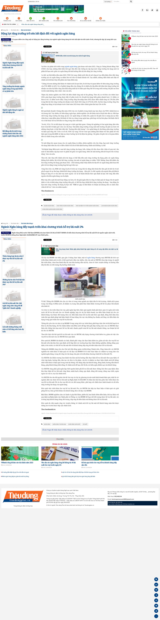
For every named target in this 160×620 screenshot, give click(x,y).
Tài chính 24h (57, 20)
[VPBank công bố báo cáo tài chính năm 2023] (126, 42)
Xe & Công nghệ (85, 20)
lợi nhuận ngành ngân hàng (109, 205)
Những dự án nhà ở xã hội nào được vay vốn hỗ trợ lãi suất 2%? (13, 282)
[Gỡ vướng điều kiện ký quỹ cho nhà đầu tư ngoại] (126, 66)
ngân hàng (91, 258)
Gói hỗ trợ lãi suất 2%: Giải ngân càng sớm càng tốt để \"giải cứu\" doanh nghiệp (12, 305)
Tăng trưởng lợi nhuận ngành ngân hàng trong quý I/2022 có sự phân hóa (13, 88)
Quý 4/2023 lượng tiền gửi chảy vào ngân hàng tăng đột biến (78, 476)
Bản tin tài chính (60, 444)
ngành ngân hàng (71, 66)
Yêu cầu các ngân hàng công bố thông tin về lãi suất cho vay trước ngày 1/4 (46, 24)
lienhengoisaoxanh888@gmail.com (123, 499)
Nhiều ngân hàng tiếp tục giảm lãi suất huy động (15, 476)
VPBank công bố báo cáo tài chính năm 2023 (17, 462)
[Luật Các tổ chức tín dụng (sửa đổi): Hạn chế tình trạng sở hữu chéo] (126, 74)
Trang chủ (7, 20)
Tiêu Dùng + (6, 39)
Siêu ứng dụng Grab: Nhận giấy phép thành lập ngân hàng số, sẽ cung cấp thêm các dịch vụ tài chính (87, 250)
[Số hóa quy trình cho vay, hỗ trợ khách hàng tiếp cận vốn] (126, 58)
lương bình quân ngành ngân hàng (52, 209)
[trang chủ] (12, 12)
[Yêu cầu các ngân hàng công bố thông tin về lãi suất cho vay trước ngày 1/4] (126, 50)
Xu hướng (109, 1)
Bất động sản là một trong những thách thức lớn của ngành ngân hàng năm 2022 (12, 133)
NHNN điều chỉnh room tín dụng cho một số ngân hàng (73, 56)
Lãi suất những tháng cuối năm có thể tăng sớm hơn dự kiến (13, 329)
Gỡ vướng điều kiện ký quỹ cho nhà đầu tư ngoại (15, 472)
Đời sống (19, 20)
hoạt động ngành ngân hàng (65, 205)
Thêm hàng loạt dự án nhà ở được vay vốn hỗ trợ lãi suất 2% (12, 258)
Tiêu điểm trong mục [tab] (132, 31)
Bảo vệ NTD (30, 20)
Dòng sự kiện (100, 20)
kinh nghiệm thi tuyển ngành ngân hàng (87, 205)
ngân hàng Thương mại (59, 424)
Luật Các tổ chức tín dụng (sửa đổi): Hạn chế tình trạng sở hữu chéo (80, 472)
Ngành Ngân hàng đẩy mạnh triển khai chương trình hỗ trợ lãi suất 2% (13, 65)
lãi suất (85, 424)
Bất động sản (44, 20)
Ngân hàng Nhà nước (74, 424)
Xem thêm (60, 439)
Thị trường (71, 20)
